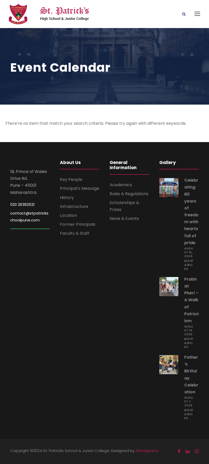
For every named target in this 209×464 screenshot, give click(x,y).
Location (68, 215)
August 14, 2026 (188, 330)
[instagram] (197, 451)
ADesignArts (147, 450)
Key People (71, 179)
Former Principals (77, 224)
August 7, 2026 (188, 401)
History (67, 197)
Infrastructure (74, 206)
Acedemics (121, 185)
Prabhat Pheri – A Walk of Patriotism (191, 300)
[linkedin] (188, 451)
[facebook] (179, 451)
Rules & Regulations (129, 194)
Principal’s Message (79, 188)
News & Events (124, 218)
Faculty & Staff (74, 233)
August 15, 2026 (188, 252)
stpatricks (188, 265)
